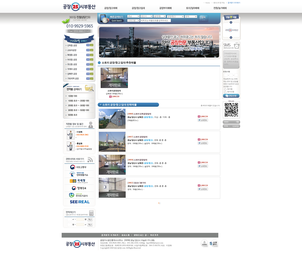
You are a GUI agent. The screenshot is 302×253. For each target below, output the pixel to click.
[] (139, 114)
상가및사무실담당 (84, 149)
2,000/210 (115, 96)
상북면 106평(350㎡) (114, 94)
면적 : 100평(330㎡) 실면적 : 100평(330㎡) (144, 143)
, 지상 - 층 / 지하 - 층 (148, 117)
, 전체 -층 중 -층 (146, 140)
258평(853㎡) (132, 120)
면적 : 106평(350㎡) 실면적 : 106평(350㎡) (145, 166)
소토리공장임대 (114, 91)
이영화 (79, 132)
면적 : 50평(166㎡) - (136, 189)
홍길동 (79, 143)
